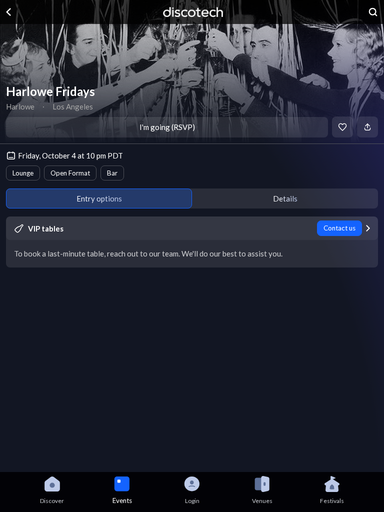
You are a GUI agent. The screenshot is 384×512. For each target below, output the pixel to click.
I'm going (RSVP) (167, 127)
